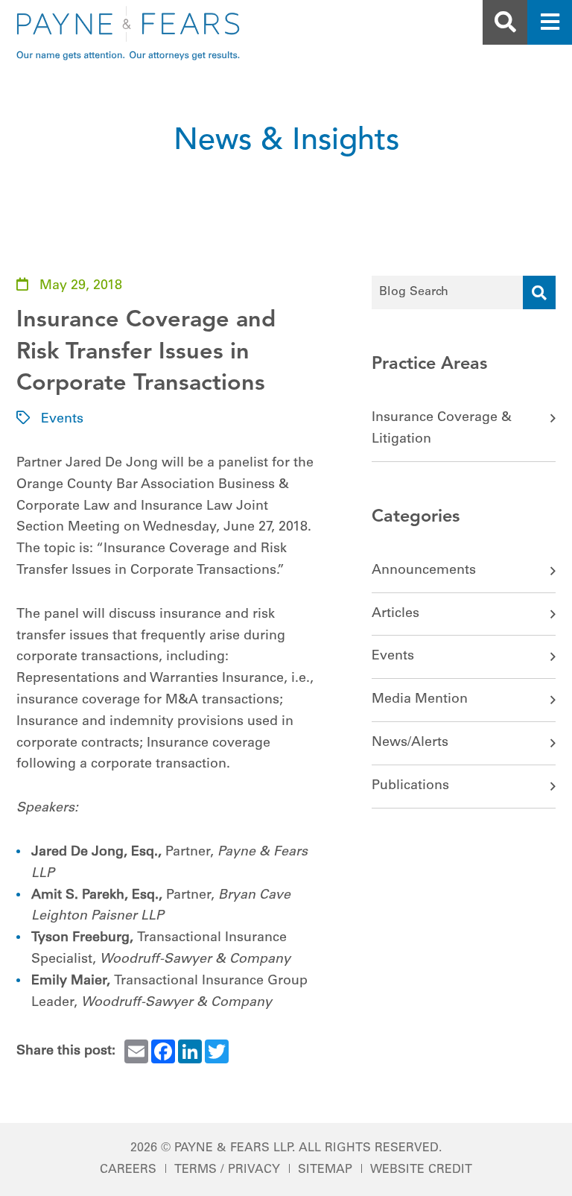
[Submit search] (539, 292)
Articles (395, 614)
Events (62, 419)
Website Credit (421, 1170)
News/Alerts (410, 743)
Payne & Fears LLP (233, 1148)
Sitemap (325, 1170)
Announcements (424, 571)
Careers (128, 1170)
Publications (410, 786)
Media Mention (420, 699)
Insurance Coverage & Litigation (442, 428)
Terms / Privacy (227, 1170)
